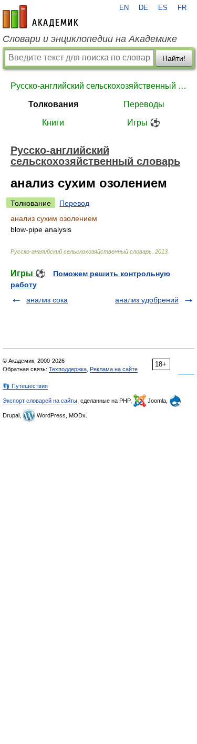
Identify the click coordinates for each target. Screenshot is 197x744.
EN (124, 8)
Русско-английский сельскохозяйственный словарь (98, 85)
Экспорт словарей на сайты (40, 400)
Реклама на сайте (114, 369)
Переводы (143, 104)
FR (182, 8)
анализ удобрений (147, 300)
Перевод (74, 203)
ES (163, 8)
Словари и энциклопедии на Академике (90, 39)
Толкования (53, 104)
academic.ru (40, 16)
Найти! (173, 58)
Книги (53, 122)
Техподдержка (68, 369)
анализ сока (47, 300)
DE (143, 8)
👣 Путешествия (25, 386)
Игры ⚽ (143, 122)
